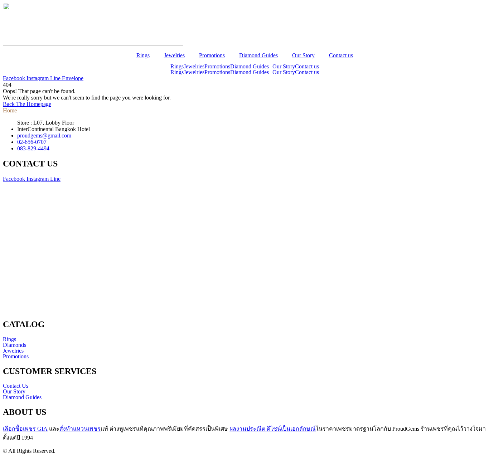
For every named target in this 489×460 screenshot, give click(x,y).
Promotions (212, 55)
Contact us (341, 55)
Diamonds (14, 345)
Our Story (303, 55)
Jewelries (174, 55)
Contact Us (15, 386)
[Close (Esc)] (481, 8)
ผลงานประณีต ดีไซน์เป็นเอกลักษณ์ (272, 429)
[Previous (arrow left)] (12, 230)
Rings (143, 55)
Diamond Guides (258, 55)
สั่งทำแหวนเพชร (80, 429)
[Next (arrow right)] (476, 230)
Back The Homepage (27, 104)
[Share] (465, 8)
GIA (25, 429)
